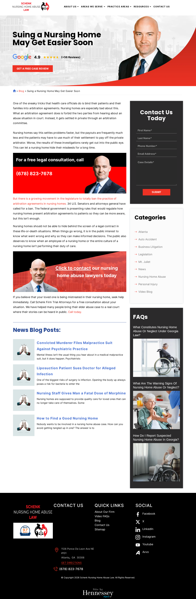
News (142, 269)
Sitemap (100, 529)
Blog (21, 91)
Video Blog (145, 291)
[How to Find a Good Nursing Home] (23, 425)
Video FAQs (102, 516)
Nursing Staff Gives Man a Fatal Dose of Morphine (81, 393)
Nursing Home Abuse (152, 276)
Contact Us (161, 6)
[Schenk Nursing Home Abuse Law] (31, 7)
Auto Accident (147, 239)
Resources (141, 6)
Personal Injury (148, 284)
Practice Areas (118, 6)
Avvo (145, 552)
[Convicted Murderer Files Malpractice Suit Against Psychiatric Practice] (23, 350)
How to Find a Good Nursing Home (67, 418)
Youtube (147, 544)
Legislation (145, 254)
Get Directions (71, 562)
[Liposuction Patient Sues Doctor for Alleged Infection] (23, 375)
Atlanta (143, 231)
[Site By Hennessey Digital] (98, 593)
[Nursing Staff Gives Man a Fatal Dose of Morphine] (23, 400)
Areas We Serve (92, 6)
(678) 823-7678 (34, 173)
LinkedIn (147, 529)
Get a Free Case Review (33, 68)
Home (14, 91)
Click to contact (73, 268)
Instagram (149, 536)
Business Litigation (150, 246)
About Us (70, 6)
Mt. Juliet (144, 261)
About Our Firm (105, 511)
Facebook (148, 513)
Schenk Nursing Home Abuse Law (97, 577)
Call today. (75, 312)
